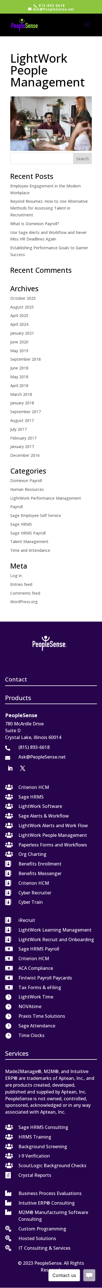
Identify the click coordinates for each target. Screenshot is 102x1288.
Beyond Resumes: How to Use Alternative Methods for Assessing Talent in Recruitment (49, 208)
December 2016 (25, 455)
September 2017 (25, 411)
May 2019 (19, 350)
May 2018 (19, 376)
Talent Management (29, 541)
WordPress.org (24, 601)
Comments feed (25, 593)
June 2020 (19, 342)
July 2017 (18, 429)
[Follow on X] (23, 768)
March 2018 (21, 394)
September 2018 (25, 359)
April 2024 (19, 324)
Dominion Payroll (26, 480)
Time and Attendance (30, 550)
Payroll (16, 506)
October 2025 (23, 298)
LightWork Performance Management (45, 498)
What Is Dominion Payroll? (34, 223)
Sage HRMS (21, 524)
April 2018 (19, 385)
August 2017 (22, 420)
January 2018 (22, 403)
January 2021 (22, 333)
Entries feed (21, 584)
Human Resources (27, 489)
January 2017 (22, 446)
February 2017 (23, 438)
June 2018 (19, 368)
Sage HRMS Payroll (28, 533)
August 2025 (22, 307)
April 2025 (19, 315)
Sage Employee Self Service (35, 515)
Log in (16, 575)
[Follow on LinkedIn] (10, 768)
